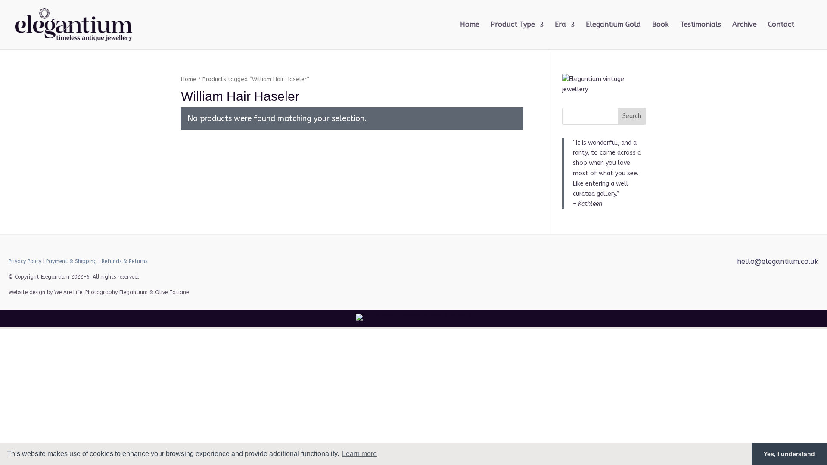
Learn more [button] (359, 453)
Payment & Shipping (71, 261)
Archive (744, 25)
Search (631, 116)
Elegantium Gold (613, 25)
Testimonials (700, 25)
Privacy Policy (25, 261)
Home (469, 25)
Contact (781, 25)
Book (660, 25)
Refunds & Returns (124, 261)
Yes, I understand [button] (789, 453)
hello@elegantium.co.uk (777, 261)
